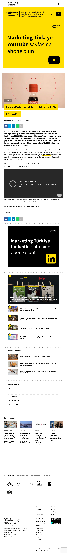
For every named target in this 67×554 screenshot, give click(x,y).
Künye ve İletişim (41, 521)
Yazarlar (38, 509)
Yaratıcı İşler (40, 514)
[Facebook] (37, 551)
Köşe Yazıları (8, 430)
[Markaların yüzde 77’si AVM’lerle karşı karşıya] (13, 357)
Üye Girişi (53, 512)
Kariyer (53, 509)
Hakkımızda (39, 518)
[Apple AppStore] (56, 520)
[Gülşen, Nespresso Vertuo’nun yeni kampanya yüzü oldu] (56, 424)
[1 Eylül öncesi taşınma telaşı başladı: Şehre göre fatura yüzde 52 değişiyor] (13, 364)
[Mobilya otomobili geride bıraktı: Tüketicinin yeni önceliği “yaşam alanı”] (13, 318)
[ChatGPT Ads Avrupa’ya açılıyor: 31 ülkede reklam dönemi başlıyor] (13, 337)
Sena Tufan (38, 444)
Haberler (8, 100)
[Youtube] (45, 551)
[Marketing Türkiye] (13, 3)
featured (7, 212)
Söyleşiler (39, 512)
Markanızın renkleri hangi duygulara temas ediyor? (22, 206)
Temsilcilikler (22, 476)
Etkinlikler (35, 476)
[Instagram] (41, 551)
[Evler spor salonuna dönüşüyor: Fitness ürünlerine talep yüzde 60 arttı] (13, 372)
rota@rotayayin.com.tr (10, 534)
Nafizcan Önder (8, 120)
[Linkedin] (48, 551)
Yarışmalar (9, 476)
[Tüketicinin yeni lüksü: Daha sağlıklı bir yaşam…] (13, 327)
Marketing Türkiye (9, 441)
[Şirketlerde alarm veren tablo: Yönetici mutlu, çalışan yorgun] (10, 424)
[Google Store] (56, 524)
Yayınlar (46, 476)
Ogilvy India (46, 155)
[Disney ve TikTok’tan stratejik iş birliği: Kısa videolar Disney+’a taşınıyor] (41, 424)
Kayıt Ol (53, 514)
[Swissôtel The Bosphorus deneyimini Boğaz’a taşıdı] (26, 424)
